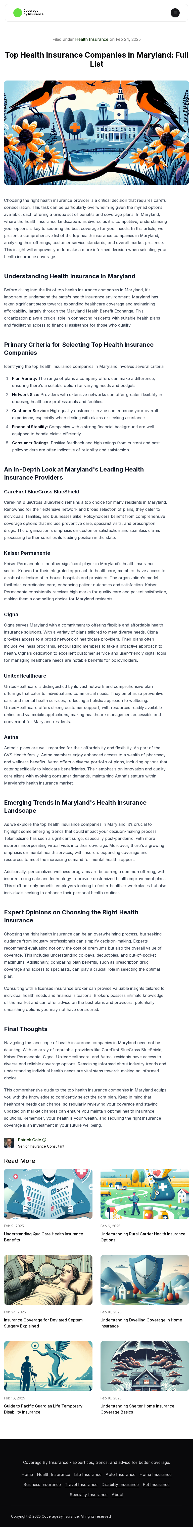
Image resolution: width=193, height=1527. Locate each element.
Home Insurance (155, 1474)
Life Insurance (88, 1474)
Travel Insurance (81, 1484)
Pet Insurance (156, 1484)
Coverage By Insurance (45, 1462)
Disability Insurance (120, 1484)
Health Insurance (91, 39)
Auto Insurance (120, 1474)
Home (27, 1474)
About (117, 1494)
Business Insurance (42, 1484)
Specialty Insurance (89, 1494)
